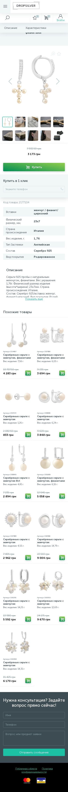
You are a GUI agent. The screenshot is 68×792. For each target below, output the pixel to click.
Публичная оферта (26, 768)
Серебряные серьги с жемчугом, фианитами (17, 356)
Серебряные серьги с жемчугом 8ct (16, 479)
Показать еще (34, 299)
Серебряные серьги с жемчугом (16, 418)
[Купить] (28, 373)
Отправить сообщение (34, 752)
